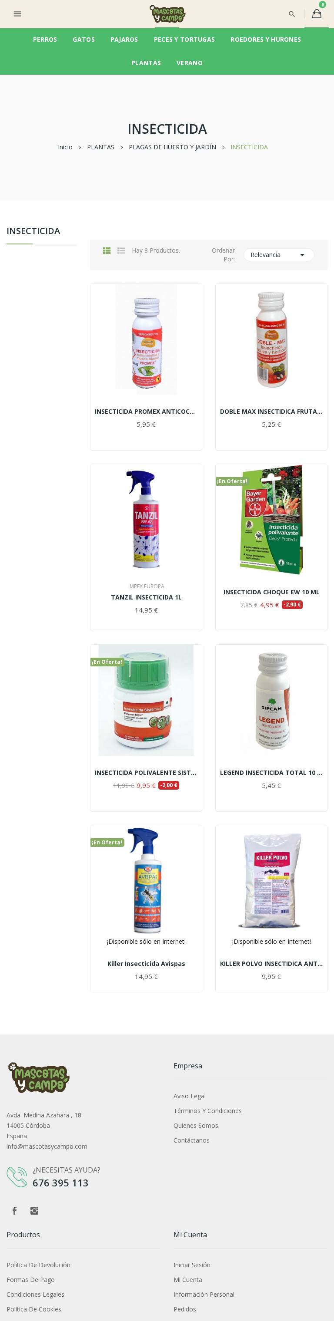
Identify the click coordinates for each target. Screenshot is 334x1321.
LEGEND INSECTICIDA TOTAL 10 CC (271, 773)
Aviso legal (190, 1096)
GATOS (83, 39)
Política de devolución (38, 1265)
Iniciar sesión (192, 1265)
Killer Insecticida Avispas (146, 964)
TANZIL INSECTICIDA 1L (146, 597)
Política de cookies (34, 1309)
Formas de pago (31, 1279)
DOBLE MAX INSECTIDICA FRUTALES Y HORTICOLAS (271, 411)
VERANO (190, 63)
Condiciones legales (35, 1294)
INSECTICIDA (33, 232)
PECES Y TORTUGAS (184, 39)
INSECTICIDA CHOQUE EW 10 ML (272, 592)
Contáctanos (192, 1140)
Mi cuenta (188, 1279)
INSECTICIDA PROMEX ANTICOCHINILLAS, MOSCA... (146, 411)
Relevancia (279, 255)
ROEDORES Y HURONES (265, 39)
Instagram (34, 1211)
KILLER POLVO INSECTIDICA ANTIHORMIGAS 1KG (271, 964)
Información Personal (204, 1294)
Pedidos (185, 1309)
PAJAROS (124, 39)
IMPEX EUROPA (146, 586)
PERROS (45, 39)
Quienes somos (196, 1125)
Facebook (14, 1211)
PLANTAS (146, 63)
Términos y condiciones (208, 1111)
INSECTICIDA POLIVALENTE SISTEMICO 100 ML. (146, 773)
